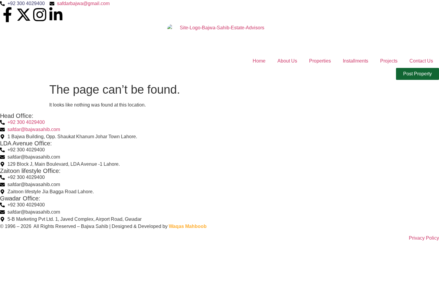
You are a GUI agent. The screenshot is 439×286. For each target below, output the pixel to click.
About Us (287, 60)
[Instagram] (39, 14)
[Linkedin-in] (55, 14)
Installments (355, 60)
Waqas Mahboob (188, 226)
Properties (320, 60)
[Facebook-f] (7, 14)
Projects (388, 60)
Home (259, 60)
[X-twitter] (23, 14)
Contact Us (421, 60)
